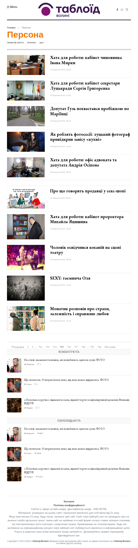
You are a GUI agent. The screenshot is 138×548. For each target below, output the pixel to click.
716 (69, 346)
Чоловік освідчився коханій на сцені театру (85, 250)
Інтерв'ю (31, 43)
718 (83, 346)
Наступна (110, 346)
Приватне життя (15, 43)
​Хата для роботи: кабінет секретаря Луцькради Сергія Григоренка (85, 85)
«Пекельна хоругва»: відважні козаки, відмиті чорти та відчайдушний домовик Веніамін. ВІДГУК (77, 401)
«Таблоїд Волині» (40, 541)
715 (62, 346)
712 (40, 346)
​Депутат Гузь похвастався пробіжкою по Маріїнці (89, 111)
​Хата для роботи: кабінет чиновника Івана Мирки (86, 60)
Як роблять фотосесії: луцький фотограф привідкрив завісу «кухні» (90, 136)
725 (92, 346)
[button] (12, 7)
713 (47, 346)
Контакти (69, 501)
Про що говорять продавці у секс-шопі (88, 191)
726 (99, 346)
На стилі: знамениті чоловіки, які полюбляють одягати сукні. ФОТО (64, 360)
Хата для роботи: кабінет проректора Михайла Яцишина (87, 219)
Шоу (42, 43)
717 (76, 346)
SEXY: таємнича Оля (70, 278)
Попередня (18, 346)
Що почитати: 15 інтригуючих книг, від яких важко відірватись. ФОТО (66, 380)
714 (54, 346)
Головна (11, 27)
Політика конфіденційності (69, 505)
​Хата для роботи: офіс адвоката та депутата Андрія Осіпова (83, 162)
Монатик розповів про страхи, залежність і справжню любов (80, 311)
